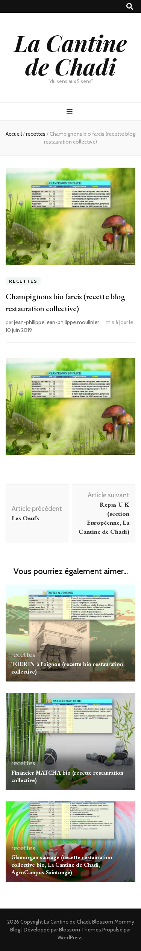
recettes (23, 281)
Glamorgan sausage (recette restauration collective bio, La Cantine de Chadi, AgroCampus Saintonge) (61, 865)
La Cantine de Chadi (70, 54)
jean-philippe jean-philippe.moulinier (56, 322)
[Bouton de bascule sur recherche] (129, 6)
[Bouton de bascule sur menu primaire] (70, 111)
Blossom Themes (80, 929)
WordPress (70, 937)
